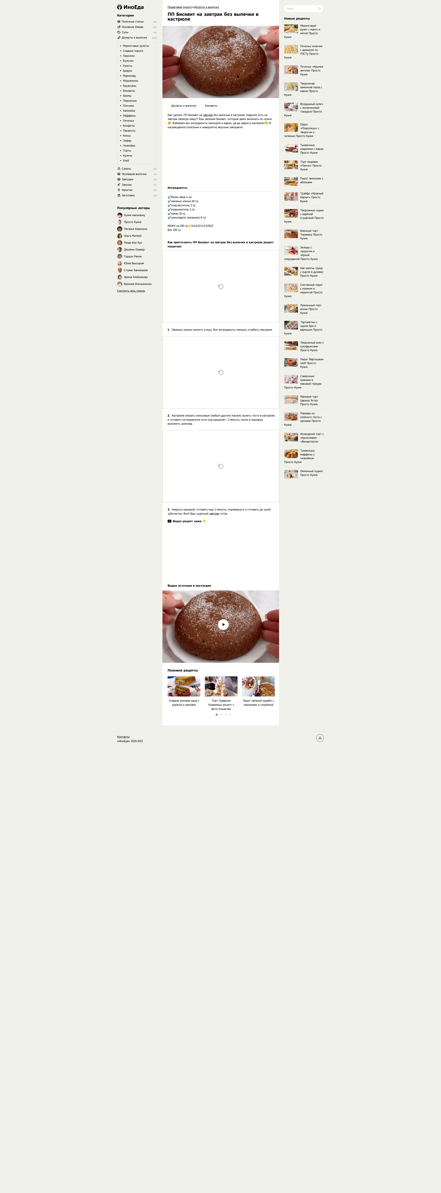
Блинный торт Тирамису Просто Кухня (311, 234)
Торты (127, 150)
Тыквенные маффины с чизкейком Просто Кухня (299, 456)
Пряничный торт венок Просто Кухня (310, 309)
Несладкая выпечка (134, 174)
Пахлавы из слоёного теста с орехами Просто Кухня (303, 419)
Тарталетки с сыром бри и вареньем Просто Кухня (303, 328)
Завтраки (127, 179)
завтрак (208, 115)
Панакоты (129, 130)
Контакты (123, 736)
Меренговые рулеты (136, 45)
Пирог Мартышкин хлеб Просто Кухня (312, 363)
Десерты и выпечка (183, 105)
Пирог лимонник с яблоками (311, 180)
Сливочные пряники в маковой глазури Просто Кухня (302, 382)
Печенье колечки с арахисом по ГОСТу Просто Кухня (303, 52)
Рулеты (127, 65)
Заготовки (128, 195)
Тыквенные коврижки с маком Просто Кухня (312, 148)
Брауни (127, 70)
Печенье (128, 120)
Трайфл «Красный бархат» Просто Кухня (311, 197)
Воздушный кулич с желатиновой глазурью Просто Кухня (303, 109)
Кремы (127, 95)
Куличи (127, 155)
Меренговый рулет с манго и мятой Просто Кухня (302, 31)
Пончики (128, 105)
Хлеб (126, 160)
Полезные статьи (133, 21)
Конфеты (129, 125)
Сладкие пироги (133, 50)
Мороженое (130, 80)
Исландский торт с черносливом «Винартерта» (312, 437)
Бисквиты (211, 105)
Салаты (126, 168)
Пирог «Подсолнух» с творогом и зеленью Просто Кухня (301, 130)
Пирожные (130, 100)
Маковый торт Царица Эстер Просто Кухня (309, 400)
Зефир (127, 140)
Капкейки (129, 110)
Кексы (127, 135)
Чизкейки (129, 145)
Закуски (127, 184)
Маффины (129, 115)
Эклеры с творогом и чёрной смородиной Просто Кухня (301, 253)
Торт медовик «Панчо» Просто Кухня (311, 165)
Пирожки (129, 55)
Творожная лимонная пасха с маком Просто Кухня (303, 89)
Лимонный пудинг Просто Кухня (311, 473)
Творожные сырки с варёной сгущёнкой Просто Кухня (304, 216)
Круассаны (129, 85)
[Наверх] (320, 738)
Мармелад (129, 75)
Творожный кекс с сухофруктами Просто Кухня (312, 346)
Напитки (127, 190)
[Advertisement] (220, 158)
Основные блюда (132, 27)
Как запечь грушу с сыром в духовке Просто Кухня (311, 272)
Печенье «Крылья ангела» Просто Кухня (311, 70)
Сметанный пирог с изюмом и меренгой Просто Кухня (303, 290)
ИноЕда (134, 7)
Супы (125, 32)
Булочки (128, 60)
